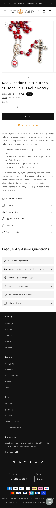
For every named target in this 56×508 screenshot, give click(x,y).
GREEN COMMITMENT (14, 427)
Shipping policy (13, 502)
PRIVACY (8, 416)
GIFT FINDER (10, 335)
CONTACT (9, 324)
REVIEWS (8, 381)
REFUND (8, 341)
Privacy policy (35, 498)
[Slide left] (22, 77)
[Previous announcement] (5, 3)
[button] (5, 12)
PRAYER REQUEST (12, 375)
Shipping (4, 97)
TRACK (8, 387)
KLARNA (8, 329)
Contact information (44, 502)
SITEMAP (8, 404)
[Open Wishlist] (44, 12)
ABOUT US (9, 364)
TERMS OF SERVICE (13, 421)
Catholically (12, 498)
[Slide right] (34, 77)
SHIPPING (9, 347)
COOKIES (9, 410)
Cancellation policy (27, 502)
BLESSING (9, 370)
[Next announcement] (51, 3)
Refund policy (23, 498)
